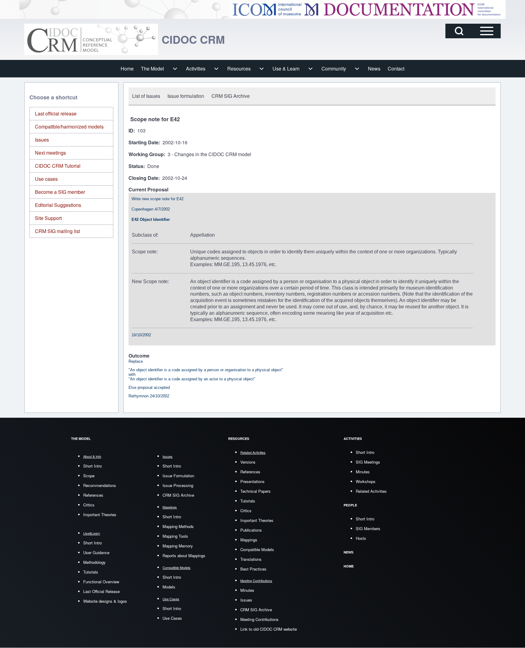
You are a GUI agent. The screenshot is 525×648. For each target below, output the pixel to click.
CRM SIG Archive (178, 495)
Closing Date (143, 178)
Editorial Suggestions (58, 204)
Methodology (94, 562)
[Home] (91, 39)
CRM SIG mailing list (57, 231)
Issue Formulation (178, 475)
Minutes (247, 590)
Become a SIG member (60, 191)
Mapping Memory (178, 546)
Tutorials (90, 572)
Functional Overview (101, 582)
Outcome (139, 356)
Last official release (56, 113)
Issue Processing (178, 485)
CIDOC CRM (193, 39)
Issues (42, 139)
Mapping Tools (175, 536)
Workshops (366, 481)
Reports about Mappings (184, 555)
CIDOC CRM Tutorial (58, 165)
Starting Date (144, 142)
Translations (251, 559)
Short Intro (92, 466)
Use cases (46, 178)
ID (131, 131)
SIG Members (368, 528)
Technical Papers (255, 491)
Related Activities (371, 491)
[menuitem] (127, 68)
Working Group (146, 154)
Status (136, 166)
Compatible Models (257, 549)
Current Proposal (148, 190)
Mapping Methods (178, 526)
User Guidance (96, 552)
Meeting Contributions (259, 619)
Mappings (248, 540)
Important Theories (99, 514)
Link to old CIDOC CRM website (268, 629)
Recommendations (99, 485)
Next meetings (50, 152)
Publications (251, 530)
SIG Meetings (368, 462)
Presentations (252, 481)
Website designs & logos (105, 601)
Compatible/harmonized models (69, 126)
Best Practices (253, 569)
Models (169, 587)
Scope (88, 475)
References (93, 495)
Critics (88, 505)
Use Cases (172, 618)
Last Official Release (101, 591)
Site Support (48, 217)
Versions (248, 462)
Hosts (361, 538)
